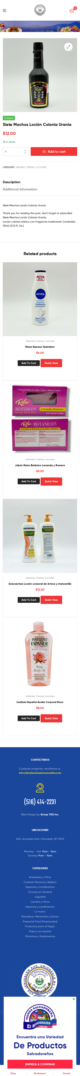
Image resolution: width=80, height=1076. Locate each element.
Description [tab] (11, 182)
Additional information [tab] (20, 189)
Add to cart (57, 151)
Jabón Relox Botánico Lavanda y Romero (40, 465)
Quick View (51, 363)
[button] (68, 47)
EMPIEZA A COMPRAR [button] (40, 1064)
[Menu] (5, 10)
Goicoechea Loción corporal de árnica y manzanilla (40, 583)
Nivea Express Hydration (40, 346)
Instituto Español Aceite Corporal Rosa (40, 702)
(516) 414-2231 (40, 802)
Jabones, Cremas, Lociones (31, 167)
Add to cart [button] (28, 363)
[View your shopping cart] (71, 10)
